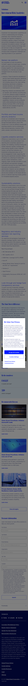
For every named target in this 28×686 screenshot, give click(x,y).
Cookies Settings (14, 357)
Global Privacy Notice (10, 361)
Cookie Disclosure (9, 363)
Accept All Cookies (14, 352)
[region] (14, 343)
